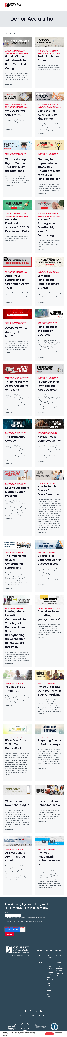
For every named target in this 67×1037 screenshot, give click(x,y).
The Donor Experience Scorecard (59, 968)
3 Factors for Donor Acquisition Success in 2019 (50, 560)
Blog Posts (59, 955)
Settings (59, 1034)
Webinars (59, 962)
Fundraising (8, 53)
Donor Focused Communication (14, 51)
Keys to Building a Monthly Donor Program (17, 491)
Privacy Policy (42, 1015)
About (39, 955)
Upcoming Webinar (18, 53)
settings (5, 1035)
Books (57, 959)
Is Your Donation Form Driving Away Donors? (49, 385)
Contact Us (40, 963)
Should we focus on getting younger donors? (49, 615)
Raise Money (49, 984)
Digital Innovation (50, 978)
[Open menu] (60, 5)
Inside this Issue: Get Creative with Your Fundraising (49, 690)
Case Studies (8, 377)
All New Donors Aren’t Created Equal (15, 856)
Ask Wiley (40, 608)
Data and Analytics (49, 962)
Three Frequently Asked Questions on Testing (16, 385)
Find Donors (49, 990)
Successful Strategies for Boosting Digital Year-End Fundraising (48, 227)
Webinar (26, 53)
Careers (40, 959)
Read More (9, 84)
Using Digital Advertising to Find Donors (47, 114)
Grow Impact (49, 995)
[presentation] (17, 42)
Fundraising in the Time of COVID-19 (47, 331)
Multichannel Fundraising (50, 973)
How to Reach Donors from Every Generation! (50, 490)
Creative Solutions (49, 967)
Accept (49, 1034)
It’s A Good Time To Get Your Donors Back (16, 744)
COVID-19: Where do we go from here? (16, 332)
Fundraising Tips (59, 975)
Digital (7, 50)
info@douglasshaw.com (24, 956)
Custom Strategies (50, 956)
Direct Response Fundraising (18, 50)
